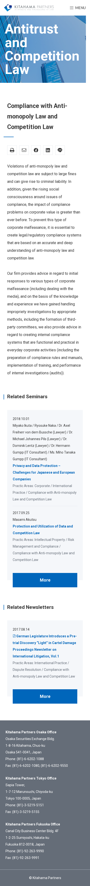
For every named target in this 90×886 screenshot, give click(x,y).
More (45, 580)
